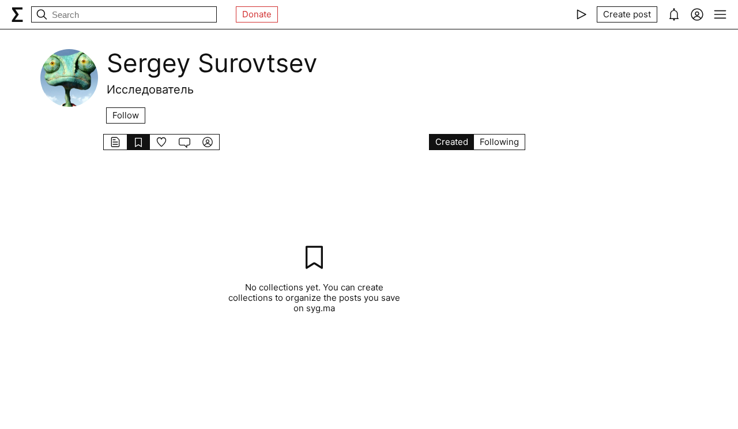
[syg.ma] (17, 14)
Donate (257, 14)
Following (499, 141)
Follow (125, 115)
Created (451, 141)
